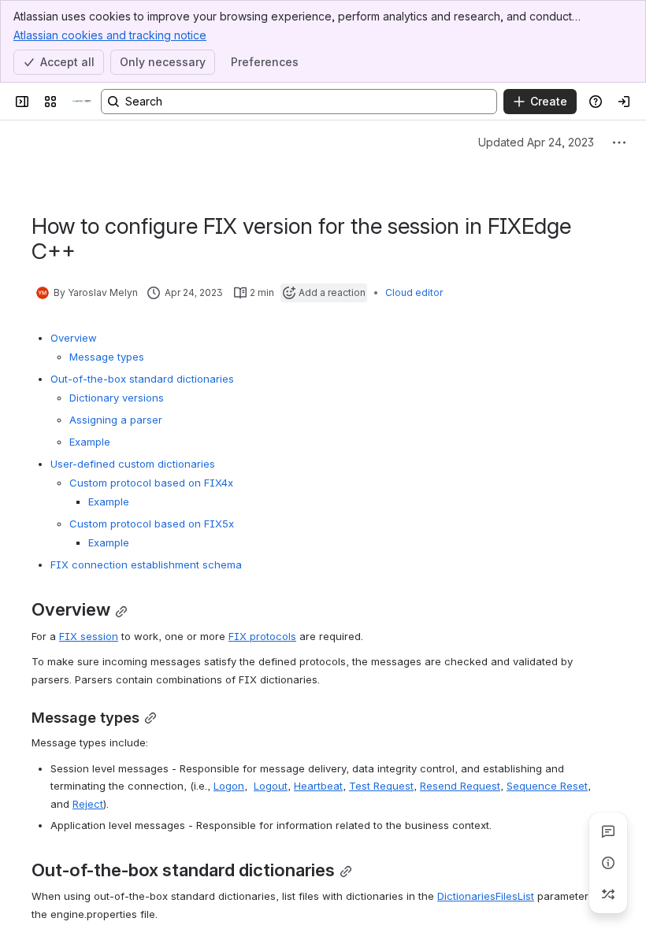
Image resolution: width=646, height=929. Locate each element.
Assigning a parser (115, 419)
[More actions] (619, 142)
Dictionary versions (116, 397)
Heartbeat (318, 785)
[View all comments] (608, 831)
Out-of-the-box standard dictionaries (142, 378)
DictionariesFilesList (485, 896)
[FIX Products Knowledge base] (82, 101)
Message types (106, 356)
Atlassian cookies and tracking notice (109, 35)
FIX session (88, 636)
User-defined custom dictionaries (132, 463)
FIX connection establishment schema (146, 564)
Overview (73, 337)
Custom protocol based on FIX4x (151, 482)
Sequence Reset (547, 785)
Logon (228, 785)
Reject (87, 804)
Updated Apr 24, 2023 (536, 142)
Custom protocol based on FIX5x (151, 523)
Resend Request (460, 785)
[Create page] (608, 894)
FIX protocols (262, 636)
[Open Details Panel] (608, 862)
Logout (271, 785)
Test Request (381, 785)
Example (89, 441)
